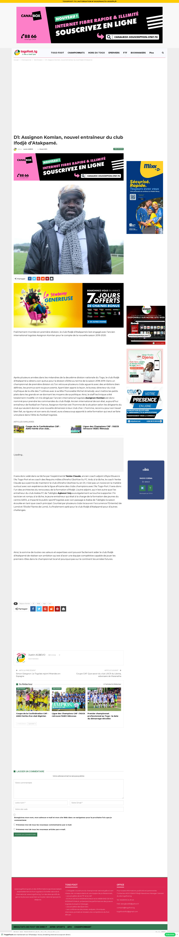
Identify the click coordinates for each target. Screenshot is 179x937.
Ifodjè (38, 603)
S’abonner (170, 934)
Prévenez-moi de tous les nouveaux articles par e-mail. (41, 829)
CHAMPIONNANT (82, 927)
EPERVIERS (114, 53)
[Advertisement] (89, 79)
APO (69, 927)
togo (44, 603)
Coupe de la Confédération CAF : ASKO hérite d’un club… (43, 427)
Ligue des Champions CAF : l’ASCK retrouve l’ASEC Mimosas (101, 427)
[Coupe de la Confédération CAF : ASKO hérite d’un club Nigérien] (19, 429)
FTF (125, 53)
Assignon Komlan (24, 603)
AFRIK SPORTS (57, 927)
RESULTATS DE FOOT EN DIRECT (30, 927)
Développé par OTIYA (145, 493)
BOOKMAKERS (138, 53)
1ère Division (118, 149)
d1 (33, 603)
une (50, 603)
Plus (151, 53)
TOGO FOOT (57, 53)
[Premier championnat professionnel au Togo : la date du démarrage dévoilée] (104, 699)
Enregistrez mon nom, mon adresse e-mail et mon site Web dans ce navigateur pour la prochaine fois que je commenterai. (63, 819)
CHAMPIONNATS (76, 53)
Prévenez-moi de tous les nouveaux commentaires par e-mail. (44, 825)
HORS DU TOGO (96, 53)
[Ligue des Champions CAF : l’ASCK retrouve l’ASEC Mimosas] (76, 429)
